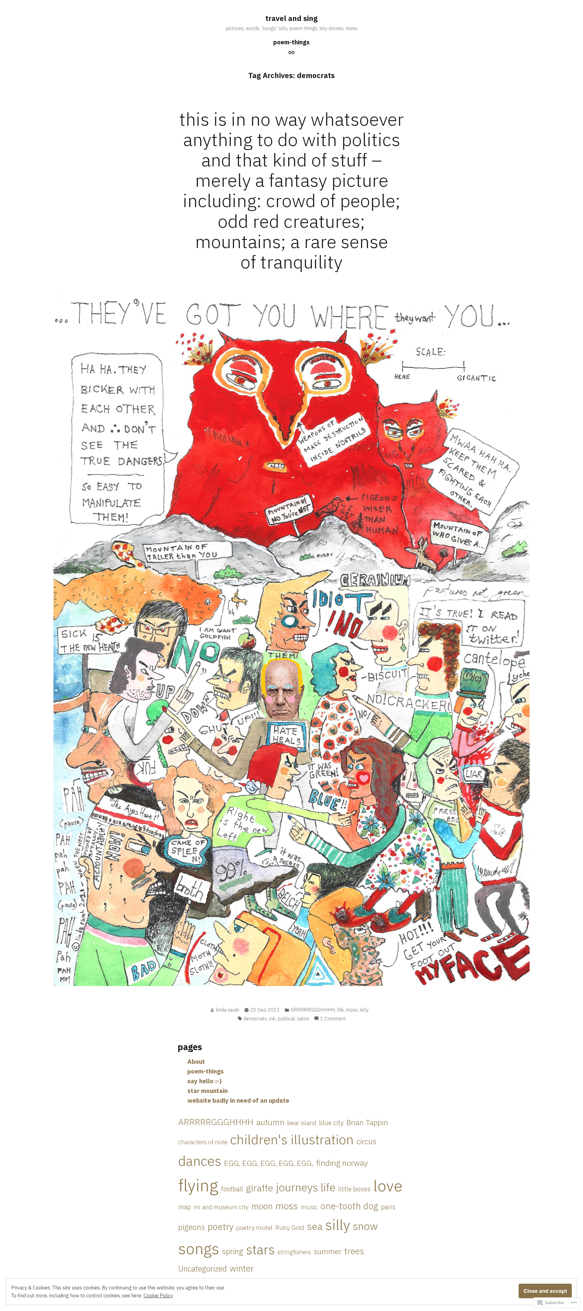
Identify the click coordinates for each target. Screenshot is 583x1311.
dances (199, 1160)
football (232, 1189)
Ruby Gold (289, 1228)
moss (352, 1009)
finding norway (342, 1163)
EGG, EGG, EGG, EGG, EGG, (268, 1163)
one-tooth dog (349, 1206)
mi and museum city (221, 1207)
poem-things (291, 42)
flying (198, 1185)
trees (354, 1251)
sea (314, 1226)
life (340, 1009)
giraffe (259, 1188)
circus (366, 1141)
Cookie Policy (158, 1295)
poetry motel (254, 1227)
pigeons (191, 1227)
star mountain (207, 1091)
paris (388, 1206)
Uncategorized (202, 1269)
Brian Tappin (367, 1122)
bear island (301, 1123)
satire (303, 1018)
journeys (297, 1187)
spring (232, 1251)
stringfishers (294, 1252)
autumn (270, 1122)
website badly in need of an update (238, 1100)
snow (365, 1226)
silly (364, 1009)
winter (242, 1268)
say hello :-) (204, 1081)
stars (260, 1249)
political (286, 1018)
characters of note (202, 1142)
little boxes (354, 1188)
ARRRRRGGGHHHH (313, 1009)
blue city (331, 1122)
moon (262, 1206)
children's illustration (292, 1139)
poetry (220, 1226)
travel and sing (291, 18)
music (309, 1207)
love (388, 1185)
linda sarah (227, 1009)
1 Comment (333, 1019)
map (184, 1206)
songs (198, 1248)
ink (272, 1018)
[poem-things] (291, 52)
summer (328, 1251)
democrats (255, 1018)
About (196, 1061)
